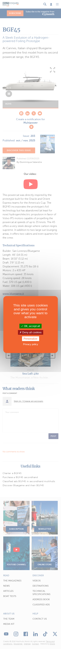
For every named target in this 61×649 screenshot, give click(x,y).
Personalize (30, 338)
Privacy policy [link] (30, 344)
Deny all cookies (31, 332)
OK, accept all (31, 326)
